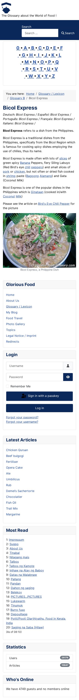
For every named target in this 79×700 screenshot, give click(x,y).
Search (26, 26)
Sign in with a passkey (43, 396)
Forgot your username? (22, 422)
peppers (37, 167)
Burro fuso (17, 610)
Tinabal (15, 553)
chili (27, 167)
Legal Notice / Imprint (21, 335)
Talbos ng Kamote (21, 566)
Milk (18, 196)
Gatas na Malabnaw (23, 575)
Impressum (16, 539)
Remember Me (20, 386)
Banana (25, 163)
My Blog (11, 312)
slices (63, 158)
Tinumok (17, 605)
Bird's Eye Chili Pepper (54, 203)
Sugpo (14, 544)
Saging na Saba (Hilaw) (27, 627)
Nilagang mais (19, 557)
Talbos (14, 561)
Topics (10, 330)
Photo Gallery (15, 324)
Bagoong (32, 176)
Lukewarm (18, 601)
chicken (19, 171)
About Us (16, 548)
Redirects (12, 341)
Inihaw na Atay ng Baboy (27, 570)
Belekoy (16, 592)
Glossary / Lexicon (19, 306)
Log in (39, 408)
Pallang (16, 579)
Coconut (9, 196)
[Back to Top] (72, 693)
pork (6, 171)
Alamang (46, 176)
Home (10, 295)
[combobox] (40, 33)
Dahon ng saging (22, 588)
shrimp (11, 176)
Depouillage (19, 614)
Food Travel (14, 318)
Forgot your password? (22, 417)
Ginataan (37, 192)
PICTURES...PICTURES (26, 596)
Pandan (15, 583)
